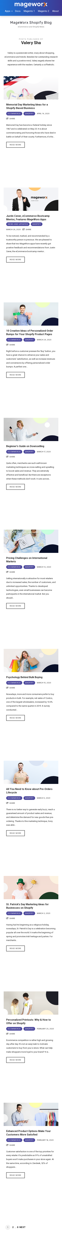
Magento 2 (43, 11)
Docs (18, 11)
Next (22, 1227)
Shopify (29, 113)
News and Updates (18, 224)
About (55, 11)
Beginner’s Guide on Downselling (25, 446)
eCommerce (14, 113)
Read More (15, 145)
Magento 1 (29, 11)
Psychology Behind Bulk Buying (24, 677)
